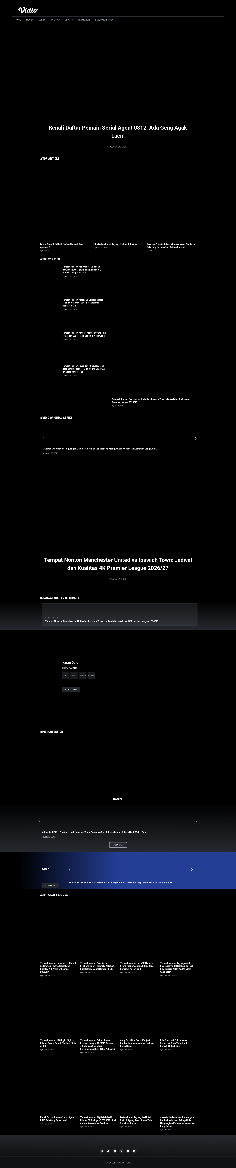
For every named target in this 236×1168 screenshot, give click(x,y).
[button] (43, 438)
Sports (69, 20)
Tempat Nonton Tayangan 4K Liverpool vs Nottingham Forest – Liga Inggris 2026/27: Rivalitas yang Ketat (83, 368)
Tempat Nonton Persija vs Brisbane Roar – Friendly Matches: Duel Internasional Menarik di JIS (83, 302)
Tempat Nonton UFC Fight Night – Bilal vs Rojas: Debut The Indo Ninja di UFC (58, 1043)
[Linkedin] (134, 1151)
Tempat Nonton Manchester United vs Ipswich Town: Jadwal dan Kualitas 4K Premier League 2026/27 (81, 269)
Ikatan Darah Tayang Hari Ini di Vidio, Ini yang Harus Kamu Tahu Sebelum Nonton (136, 1120)
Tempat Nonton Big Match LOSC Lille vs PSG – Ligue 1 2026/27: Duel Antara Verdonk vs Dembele (98, 1120)
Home (18, 20)
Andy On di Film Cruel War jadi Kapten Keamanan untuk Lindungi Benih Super (137, 1043)
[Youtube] (128, 1151)
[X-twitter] (121, 1151)
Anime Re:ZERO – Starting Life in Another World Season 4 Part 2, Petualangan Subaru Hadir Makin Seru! (94, 832)
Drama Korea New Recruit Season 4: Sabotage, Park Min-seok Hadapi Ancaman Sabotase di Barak (121, 882)
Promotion (84, 20)
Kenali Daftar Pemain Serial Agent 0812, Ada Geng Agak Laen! (57, 1119)
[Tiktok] (108, 1151)
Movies (29, 20)
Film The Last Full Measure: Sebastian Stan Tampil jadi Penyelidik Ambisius (174, 1043)
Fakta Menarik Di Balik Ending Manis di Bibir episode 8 (61, 245)
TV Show (55, 20)
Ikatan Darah (71, 663)
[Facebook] (115, 1151)
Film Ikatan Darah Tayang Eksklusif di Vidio (115, 243)
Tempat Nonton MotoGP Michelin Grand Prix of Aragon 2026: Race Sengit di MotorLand (84, 334)
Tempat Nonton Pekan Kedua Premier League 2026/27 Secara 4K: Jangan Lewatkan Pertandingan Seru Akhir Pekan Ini (97, 1044)
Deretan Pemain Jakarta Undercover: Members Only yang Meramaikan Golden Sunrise (171, 245)
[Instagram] (101, 1151)
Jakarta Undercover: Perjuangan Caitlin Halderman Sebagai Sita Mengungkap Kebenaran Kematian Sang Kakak (100, 448)
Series (42, 20)
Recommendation (104, 20)
